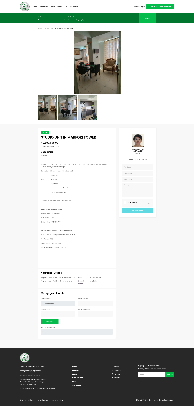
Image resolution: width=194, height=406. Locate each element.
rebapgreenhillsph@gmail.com (30, 371)
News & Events (56, 7)
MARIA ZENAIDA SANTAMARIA (138, 150)
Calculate (49, 321)
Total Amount (46, 298)
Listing (46, 28)
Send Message (137, 210)
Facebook (117, 370)
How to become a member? (160, 7)
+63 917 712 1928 (38, 366)
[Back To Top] (188, 400)
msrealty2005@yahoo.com (137, 159)
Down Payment (83, 298)
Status (41, 17)
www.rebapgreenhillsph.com (30, 375)
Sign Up (170, 374)
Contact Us (74, 7)
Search (71, 17)
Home (35, 7)
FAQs (65, 7)
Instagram (117, 374)
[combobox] (51, 20)
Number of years (84, 309)
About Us (43, 7)
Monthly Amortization (48, 327)
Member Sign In (139, 7)
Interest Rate (45, 309)
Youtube (116, 378)
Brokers (75, 374)
